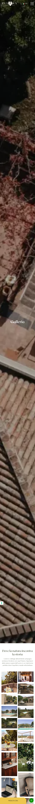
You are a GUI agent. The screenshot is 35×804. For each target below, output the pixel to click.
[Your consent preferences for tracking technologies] (1, 603)
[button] (25, 4)
